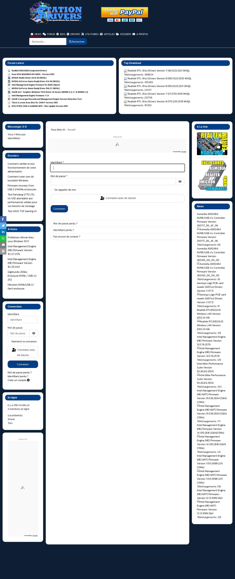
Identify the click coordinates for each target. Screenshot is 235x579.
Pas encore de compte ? (66, 236)
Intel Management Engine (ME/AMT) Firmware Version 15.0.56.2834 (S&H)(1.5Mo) (212, 396)
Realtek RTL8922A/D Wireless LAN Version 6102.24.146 (209, 313)
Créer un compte (17, 380)
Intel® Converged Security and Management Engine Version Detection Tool (47, 99)
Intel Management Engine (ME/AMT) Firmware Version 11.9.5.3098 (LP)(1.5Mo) (211, 461)
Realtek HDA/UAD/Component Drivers (29, 71)
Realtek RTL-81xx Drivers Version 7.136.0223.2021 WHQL (159, 70)
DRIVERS (75, 34)
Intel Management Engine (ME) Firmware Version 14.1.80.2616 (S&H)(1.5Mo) (211, 429)
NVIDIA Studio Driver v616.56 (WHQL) (29, 78)
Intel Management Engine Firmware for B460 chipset (36, 85)
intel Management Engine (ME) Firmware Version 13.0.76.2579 (211, 340)
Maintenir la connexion (24, 341)
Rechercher (78, 41)
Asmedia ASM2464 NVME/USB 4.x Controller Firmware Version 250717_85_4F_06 (211, 219)
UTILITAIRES (92, 34)
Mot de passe (15, 328)
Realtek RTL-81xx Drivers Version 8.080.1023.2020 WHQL (160, 78)
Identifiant (13, 314)
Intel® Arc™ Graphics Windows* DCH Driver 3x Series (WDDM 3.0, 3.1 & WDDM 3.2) (50, 92)
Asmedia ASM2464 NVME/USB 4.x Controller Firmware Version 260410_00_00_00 (211, 254)
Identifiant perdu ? (18, 376)
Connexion (23, 364)
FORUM (51, 34)
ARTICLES (109, 34)
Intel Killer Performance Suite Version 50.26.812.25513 (210, 367)
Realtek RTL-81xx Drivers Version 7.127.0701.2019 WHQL (159, 94)
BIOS (62, 34)
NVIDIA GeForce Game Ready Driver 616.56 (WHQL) (36, 81)
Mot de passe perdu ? (20, 372)
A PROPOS (142, 34)
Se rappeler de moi (65, 190)
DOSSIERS (125, 34)
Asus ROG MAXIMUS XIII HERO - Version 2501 (33, 74)
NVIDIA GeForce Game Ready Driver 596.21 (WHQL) (36, 88)
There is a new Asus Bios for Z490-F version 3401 (35, 103)
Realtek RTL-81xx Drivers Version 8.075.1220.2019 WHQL (159, 101)
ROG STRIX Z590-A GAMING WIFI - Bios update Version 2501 (40, 106)
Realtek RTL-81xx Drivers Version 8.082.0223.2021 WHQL (159, 86)
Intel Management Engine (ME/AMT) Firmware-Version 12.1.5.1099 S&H (211, 494)
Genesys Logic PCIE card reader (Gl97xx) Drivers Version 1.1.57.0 (210, 287)
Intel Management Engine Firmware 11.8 (30, 96)
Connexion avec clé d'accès (26, 352)
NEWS (38, 34)
